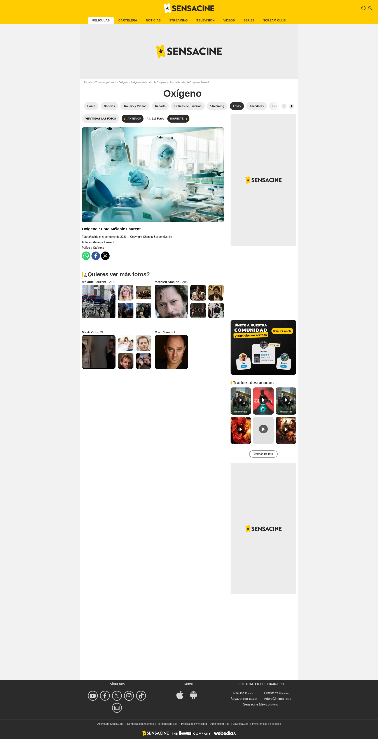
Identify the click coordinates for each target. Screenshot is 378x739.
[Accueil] (189, 8)
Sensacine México (256, 704)
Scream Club (274, 20)
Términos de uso (167, 723)
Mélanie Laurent (103, 242)
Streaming (178, 20)
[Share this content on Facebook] (95, 256)
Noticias (153, 20)
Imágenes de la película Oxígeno (148, 82)
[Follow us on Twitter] (117, 696)
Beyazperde (239, 698)
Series (248, 20)
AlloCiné (238, 693)
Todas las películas (105, 82)
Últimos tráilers (263, 454)
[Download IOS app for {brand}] (182, 695)
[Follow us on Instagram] (129, 696)
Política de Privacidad (194, 723)
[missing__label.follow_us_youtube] (93, 696)
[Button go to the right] (291, 106)
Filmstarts (271, 693)
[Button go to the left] (284, 106)
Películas (101, 20)
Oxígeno (123, 82)
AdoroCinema (274, 698)
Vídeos (229, 20)
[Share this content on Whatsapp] (86, 256)
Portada (88, 82)
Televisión (205, 20)
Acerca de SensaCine (110, 723)
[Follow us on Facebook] (105, 696)
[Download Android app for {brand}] (195, 695)
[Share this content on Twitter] (105, 256)
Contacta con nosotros (140, 723)
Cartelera (127, 20)
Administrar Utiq (219, 723)
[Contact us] (117, 708)
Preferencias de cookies (266, 723)
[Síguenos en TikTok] (141, 696)
